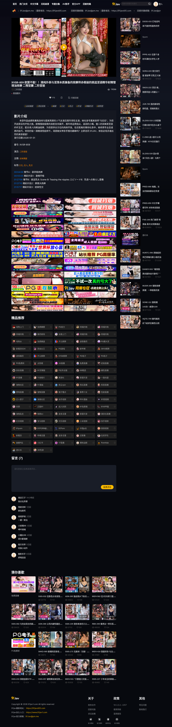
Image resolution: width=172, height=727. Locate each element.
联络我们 (143, 709)
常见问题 (143, 705)
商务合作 (92, 705)
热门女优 (23, 4)
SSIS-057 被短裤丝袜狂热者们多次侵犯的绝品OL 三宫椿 (62, 679)
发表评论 (107, 487)
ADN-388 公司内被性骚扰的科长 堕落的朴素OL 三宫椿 (61, 624)
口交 (21, 165)
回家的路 (87, 4)
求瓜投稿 (92, 713)
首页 (15, 4)
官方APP (76, 4)
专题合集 (56, 4)
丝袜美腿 (23, 158)
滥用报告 (117, 713)
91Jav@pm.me (32, 716)
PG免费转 (15, 651)
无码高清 (45, 4)
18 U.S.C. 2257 (120, 705)
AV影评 (65, 4)
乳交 (31, 165)
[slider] (47, 73)
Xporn (145, 37)
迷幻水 (145, 235)
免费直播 (15, 595)
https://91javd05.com (35, 708)
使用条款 (117, 709)
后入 (26, 165)
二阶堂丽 (23, 151)
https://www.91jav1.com (36, 712)
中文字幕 (34, 4)
